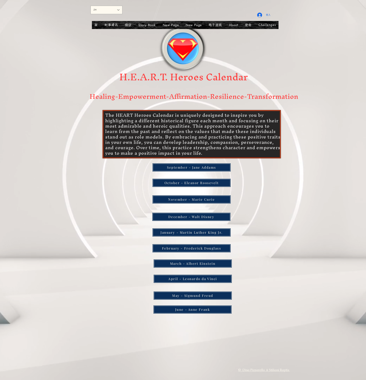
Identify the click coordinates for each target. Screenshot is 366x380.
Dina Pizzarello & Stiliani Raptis (266, 370)
